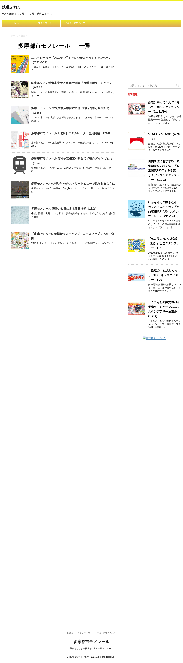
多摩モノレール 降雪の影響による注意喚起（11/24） (65, 208)
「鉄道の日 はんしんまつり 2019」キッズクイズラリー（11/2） (164, 275)
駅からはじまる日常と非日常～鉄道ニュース (91, 648)
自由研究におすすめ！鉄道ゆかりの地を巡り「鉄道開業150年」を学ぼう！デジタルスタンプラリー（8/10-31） (164, 170)
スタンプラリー (46, 23)
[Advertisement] (154, 57)
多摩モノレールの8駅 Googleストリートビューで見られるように (73, 183)
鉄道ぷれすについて (75, 23)
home (17, 23)
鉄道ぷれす (12, 7)
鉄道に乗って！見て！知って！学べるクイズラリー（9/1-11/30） (164, 107)
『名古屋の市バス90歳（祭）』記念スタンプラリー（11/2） (164, 243)
